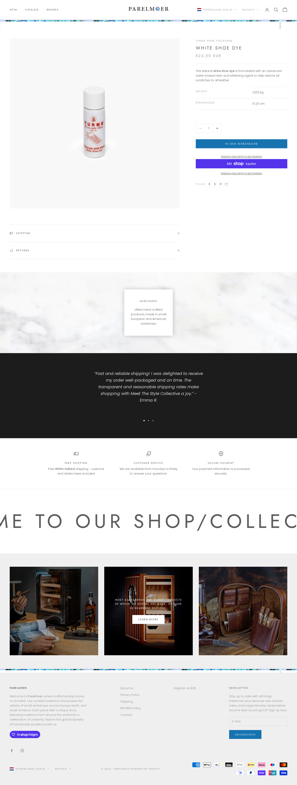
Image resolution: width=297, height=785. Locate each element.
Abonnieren (245, 734)
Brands (53, 10)
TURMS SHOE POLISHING (214, 41)
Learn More (148, 619)
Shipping (126, 702)
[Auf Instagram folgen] (22, 751)
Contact (126, 715)
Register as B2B (185, 688)
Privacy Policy (130, 695)
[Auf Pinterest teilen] (220, 184)
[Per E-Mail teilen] (226, 184)
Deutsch (248, 9)
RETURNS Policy (130, 708)
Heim (13, 10)
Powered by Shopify (145, 768)
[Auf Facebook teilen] (209, 184)
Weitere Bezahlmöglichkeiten (241, 157)
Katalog (32, 10)
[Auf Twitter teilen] (215, 184)
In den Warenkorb (241, 144)
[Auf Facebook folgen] (12, 751)
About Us (126, 688)
